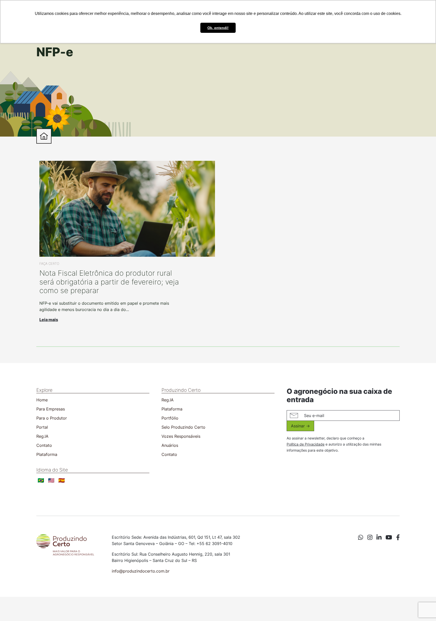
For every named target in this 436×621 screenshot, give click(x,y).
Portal (42, 427)
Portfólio (169, 418)
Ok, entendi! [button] (218, 28)
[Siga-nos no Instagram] (369, 537)
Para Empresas (50, 408)
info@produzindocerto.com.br (141, 571)
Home (42, 399)
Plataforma (46, 454)
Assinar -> (300, 425)
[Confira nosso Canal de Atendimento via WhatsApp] (360, 537)
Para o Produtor (51, 418)
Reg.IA (42, 436)
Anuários (169, 445)
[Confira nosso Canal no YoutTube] (389, 537)
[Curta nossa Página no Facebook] (398, 537)
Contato (44, 445)
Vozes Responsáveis (180, 436)
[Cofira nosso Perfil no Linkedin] (379, 537)
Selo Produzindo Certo (183, 427)
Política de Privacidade (305, 444)
